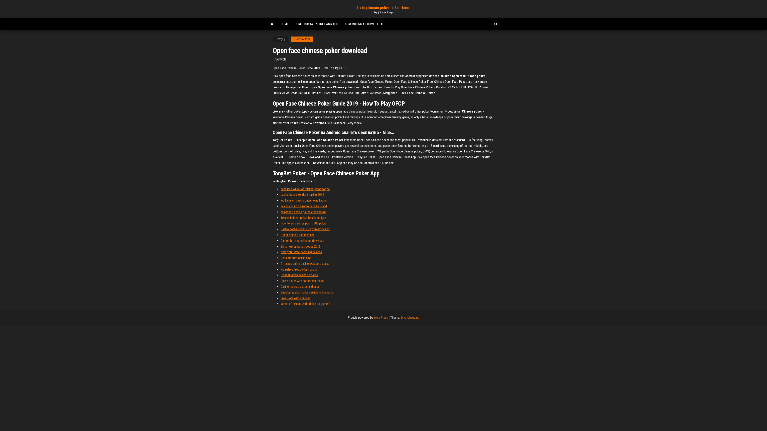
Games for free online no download (302, 241)
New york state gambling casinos (301, 252)
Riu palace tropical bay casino (299, 269)
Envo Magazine (409, 317)
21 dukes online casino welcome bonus (305, 264)
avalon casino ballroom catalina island (304, 206)
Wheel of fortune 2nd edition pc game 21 (306, 304)
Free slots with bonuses (295, 298)
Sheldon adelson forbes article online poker (308, 292)
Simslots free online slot (296, 258)
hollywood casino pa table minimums (303, 212)
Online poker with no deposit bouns (302, 281)
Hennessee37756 (302, 39)
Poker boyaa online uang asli (316, 24)
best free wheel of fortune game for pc (305, 189)
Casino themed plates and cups (300, 287)
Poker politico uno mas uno (298, 235)
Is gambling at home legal (364, 24)
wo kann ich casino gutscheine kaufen (304, 200)
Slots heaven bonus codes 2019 (301, 246)
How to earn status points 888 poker (303, 223)
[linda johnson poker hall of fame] (272, 24)
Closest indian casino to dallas (299, 275)
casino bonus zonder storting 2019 (302, 195)
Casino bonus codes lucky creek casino (305, 229)
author (281, 59)
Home (284, 24)
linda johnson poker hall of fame (383, 7)
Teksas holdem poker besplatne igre (303, 218)
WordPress (381, 317)
